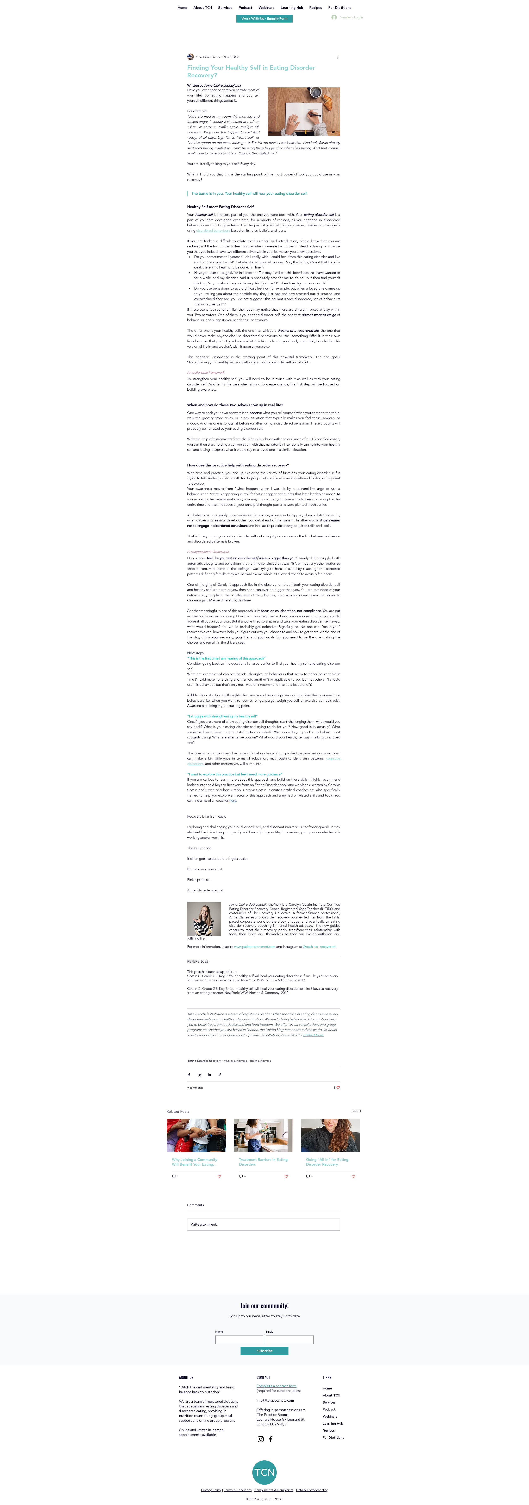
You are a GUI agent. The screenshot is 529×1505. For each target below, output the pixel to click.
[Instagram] (261, 1439)
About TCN (331, 1395)
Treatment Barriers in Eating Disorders (263, 1162)
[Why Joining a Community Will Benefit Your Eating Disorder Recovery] (196, 1135)
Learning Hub (333, 1423)
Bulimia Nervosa (260, 1061)
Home (327, 1388)
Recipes (329, 1430)
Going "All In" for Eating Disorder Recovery (327, 1162)
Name (219, 1332)
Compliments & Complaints (273, 1490)
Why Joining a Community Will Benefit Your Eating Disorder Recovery (194, 1162)
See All (356, 1111)
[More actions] (337, 56)
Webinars (330, 1416)
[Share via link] (220, 1075)
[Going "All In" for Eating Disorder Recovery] (330, 1135)
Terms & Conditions (238, 1490)
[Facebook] (271, 1439)
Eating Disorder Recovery (204, 1061)
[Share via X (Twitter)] (199, 1075)
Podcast (329, 1409)
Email (269, 1332)
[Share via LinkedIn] (209, 1075)
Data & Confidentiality (312, 1490)
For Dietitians (333, 1437)
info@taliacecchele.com (275, 1400)
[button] (202, 7)
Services (329, 1402)
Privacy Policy (211, 1490)
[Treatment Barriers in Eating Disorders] (263, 1135)
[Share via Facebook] (189, 1075)
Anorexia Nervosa (235, 1061)
